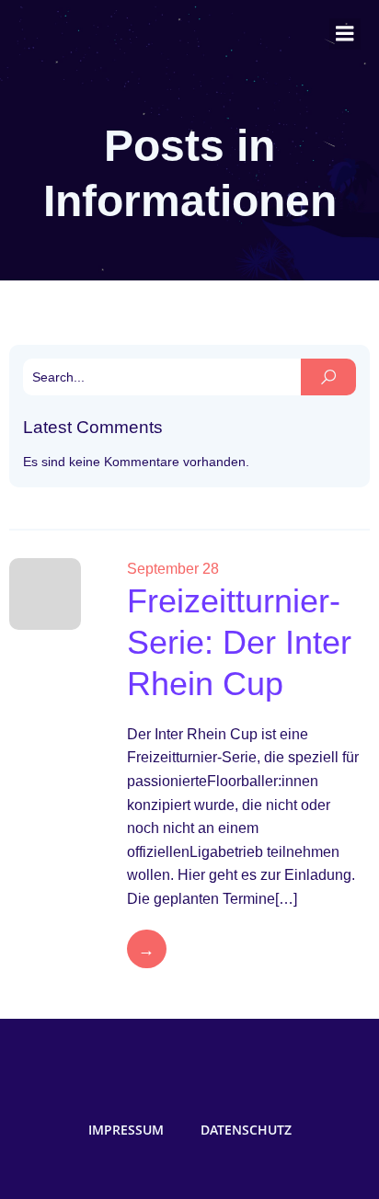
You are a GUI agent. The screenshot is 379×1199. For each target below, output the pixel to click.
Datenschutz (246, 1129)
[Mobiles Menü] (345, 34)
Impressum (126, 1129)
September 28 (173, 569)
